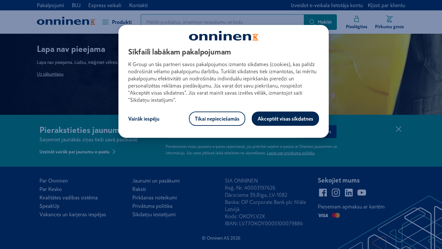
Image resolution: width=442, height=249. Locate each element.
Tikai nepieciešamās (217, 118)
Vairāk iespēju (144, 118)
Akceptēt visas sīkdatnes (285, 118)
